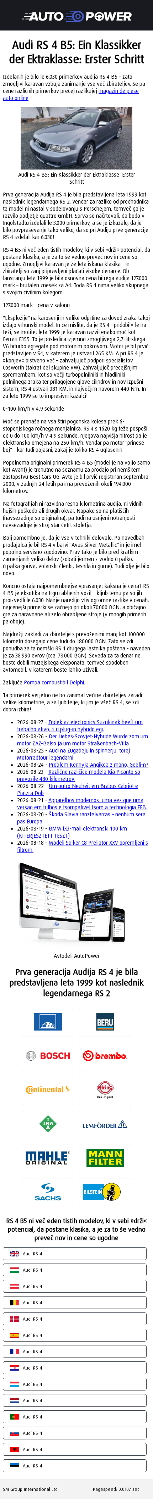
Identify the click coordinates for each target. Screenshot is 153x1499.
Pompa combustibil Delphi (54, 682)
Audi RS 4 (32, 1253)
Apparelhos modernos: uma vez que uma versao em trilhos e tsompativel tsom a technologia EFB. (82, 803)
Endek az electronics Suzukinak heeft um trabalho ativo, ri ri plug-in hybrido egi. (80, 725)
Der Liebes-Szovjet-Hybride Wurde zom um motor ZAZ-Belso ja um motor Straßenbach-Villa (82, 740)
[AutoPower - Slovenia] (76, 11)
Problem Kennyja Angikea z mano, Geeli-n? (98, 764)
